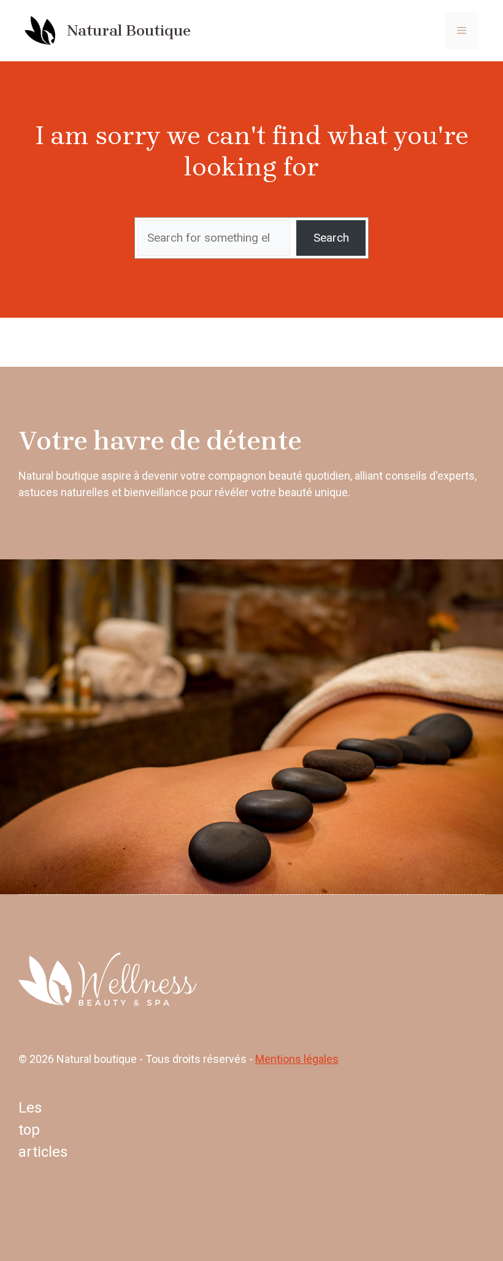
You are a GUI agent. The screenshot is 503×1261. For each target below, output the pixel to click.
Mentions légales (297, 1058)
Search (331, 238)
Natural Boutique (129, 30)
